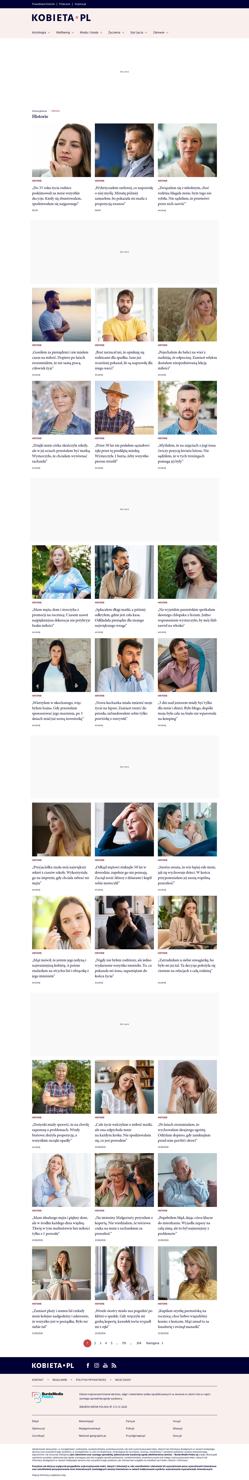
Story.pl (177, 1436)
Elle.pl (35, 1421)
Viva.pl (177, 1421)
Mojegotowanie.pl (89, 1429)
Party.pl (130, 1421)
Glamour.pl (38, 1429)
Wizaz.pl (177, 1429)
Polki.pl (130, 1429)
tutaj (63, 1475)
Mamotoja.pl (86, 1421)
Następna (152, 1343)
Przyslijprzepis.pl (135, 1436)
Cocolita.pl (38, 1436)
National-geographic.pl (92, 1436)
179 (124, 1343)
